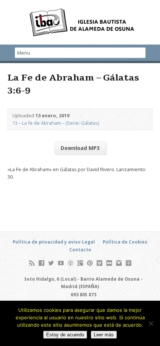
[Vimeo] (99, 263)
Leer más (104, 334)
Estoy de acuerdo (65, 334)
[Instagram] (119, 263)
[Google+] (80, 263)
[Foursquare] (128, 263)
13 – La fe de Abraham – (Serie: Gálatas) (55, 123)
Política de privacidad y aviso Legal (54, 242)
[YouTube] (61, 263)
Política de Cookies (125, 242)
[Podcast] (70, 263)
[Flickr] (109, 263)
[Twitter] (51, 263)
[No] (150, 323)
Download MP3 (80, 147)
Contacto (80, 249)
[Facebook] (41, 263)
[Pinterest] (90, 263)
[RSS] (32, 263)
